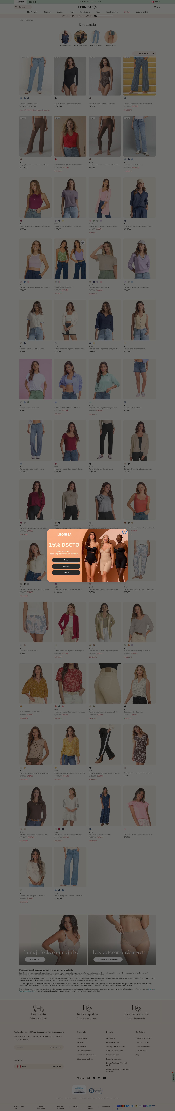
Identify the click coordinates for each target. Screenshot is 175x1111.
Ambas (66, 572)
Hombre (66, 566)
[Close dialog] (124, 532)
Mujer (66, 560)
